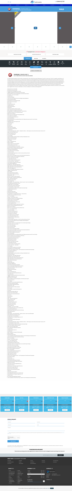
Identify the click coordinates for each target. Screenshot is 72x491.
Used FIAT (31, 460)
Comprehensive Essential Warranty (11, 481)
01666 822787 (60, 1)
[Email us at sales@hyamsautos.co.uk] (10, 2)
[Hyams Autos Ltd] (50, 472)
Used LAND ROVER (55, 460)
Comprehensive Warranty (20, 481)
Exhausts (10, 477)
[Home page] (36, 2)
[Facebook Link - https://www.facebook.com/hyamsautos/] (8, 2)
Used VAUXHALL (21, 463)
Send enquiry (13, 441)
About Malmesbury (11, 473)
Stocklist (19, 470)
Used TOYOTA (9, 463)
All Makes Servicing (20, 473)
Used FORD (43, 460)
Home (10, 470)
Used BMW (20, 460)
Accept (52, 488)
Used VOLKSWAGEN (33, 463)
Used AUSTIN (9, 460)
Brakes (19, 476)
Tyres (10, 476)
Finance (19, 477)
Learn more (48, 488)
